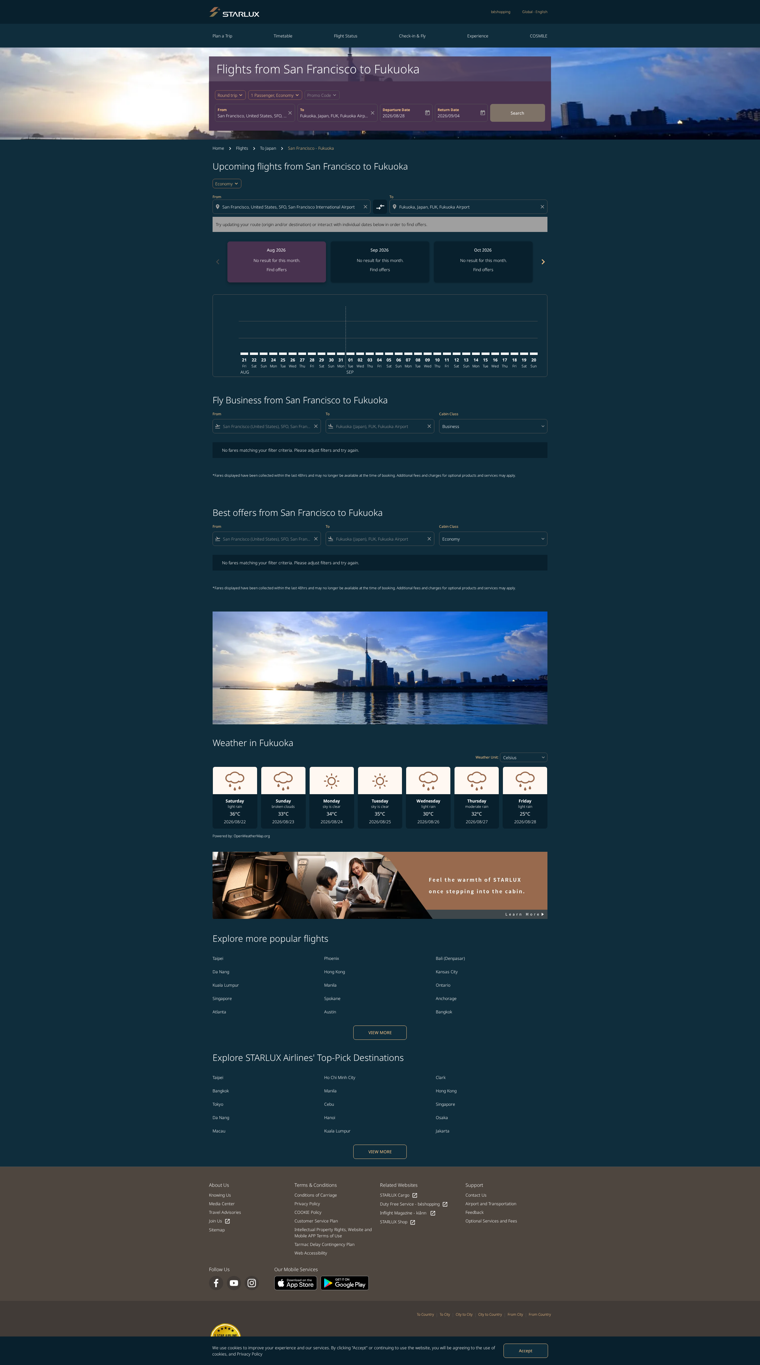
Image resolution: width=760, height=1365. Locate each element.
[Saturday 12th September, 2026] (456, 354)
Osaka (442, 1117)
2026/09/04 (449, 116)
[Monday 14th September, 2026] (476, 354)
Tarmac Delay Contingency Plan (324, 1244)
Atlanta (219, 1012)
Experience (477, 36)
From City (515, 1314)
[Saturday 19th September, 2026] (524, 354)
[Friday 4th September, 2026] (379, 354)
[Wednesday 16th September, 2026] (495, 354)
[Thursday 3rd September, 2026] (369, 354)
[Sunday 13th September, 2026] (466, 354)
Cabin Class (448, 413)
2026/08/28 (394, 116)
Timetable (283, 36)
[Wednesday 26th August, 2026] (292, 354)
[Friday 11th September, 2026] (447, 354)
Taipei (218, 958)
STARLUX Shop (398, 1222)
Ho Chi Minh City (339, 1077)
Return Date (448, 109)
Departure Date (396, 109)
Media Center (222, 1203)
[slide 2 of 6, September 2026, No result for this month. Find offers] (380, 262)
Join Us (219, 1221)
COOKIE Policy (308, 1212)
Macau (219, 1131)
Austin (330, 1012)
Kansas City (447, 971)
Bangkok (444, 1012)
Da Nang (221, 971)
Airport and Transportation (491, 1203)
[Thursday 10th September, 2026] (437, 354)
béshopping (500, 11)
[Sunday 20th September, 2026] (534, 354)
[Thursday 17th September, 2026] (505, 354)
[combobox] (252, 116)
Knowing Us (220, 1195)
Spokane (332, 998)
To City (445, 1314)
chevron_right (542, 262)
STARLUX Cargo (399, 1195)
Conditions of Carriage (315, 1195)
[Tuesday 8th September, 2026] (418, 354)
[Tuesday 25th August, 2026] (283, 354)
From (222, 109)
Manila (330, 985)
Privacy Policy (249, 1354)
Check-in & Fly (412, 36)
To (302, 109)
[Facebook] (216, 1283)
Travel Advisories (225, 1212)
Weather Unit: (487, 757)
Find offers (277, 269)
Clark (441, 1077)
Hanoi (329, 1117)
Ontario (443, 985)
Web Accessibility (310, 1253)
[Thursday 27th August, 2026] (302, 354)
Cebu (329, 1104)
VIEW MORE (380, 1032)
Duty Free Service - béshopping (414, 1204)
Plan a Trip (222, 36)
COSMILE (538, 36)
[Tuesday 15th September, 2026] (485, 354)
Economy (224, 184)
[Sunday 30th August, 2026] (331, 354)
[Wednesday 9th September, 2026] (427, 354)
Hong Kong (334, 971)
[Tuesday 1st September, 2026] (350, 354)
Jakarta (442, 1131)
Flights (242, 148)
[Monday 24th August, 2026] (273, 354)
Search (517, 113)
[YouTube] (234, 1283)
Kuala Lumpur (226, 985)
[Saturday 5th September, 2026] (389, 354)
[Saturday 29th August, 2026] (321, 354)
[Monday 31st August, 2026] (341, 354)
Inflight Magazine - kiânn (408, 1213)
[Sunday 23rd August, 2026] (263, 354)
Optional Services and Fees (491, 1221)
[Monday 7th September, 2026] (408, 354)
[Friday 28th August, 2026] (312, 354)
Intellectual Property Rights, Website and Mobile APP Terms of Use (333, 1232)
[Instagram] (252, 1283)
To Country (425, 1314)
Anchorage (446, 998)
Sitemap (217, 1230)
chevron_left (217, 262)
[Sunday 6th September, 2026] (399, 354)
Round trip (227, 95)
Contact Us (476, 1195)
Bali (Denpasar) (450, 958)
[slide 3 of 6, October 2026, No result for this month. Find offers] (483, 262)
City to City (464, 1314)
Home (218, 148)
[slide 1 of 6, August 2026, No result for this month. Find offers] (277, 262)
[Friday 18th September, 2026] (514, 354)
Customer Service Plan (316, 1221)
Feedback (475, 1212)
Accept (525, 1350)
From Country (540, 1314)
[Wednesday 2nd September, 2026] (360, 354)
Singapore (222, 998)
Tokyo (218, 1104)
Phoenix (331, 958)
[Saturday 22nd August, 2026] (254, 354)
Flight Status (345, 36)
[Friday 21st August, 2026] (244, 354)
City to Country (490, 1314)
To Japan (268, 148)
